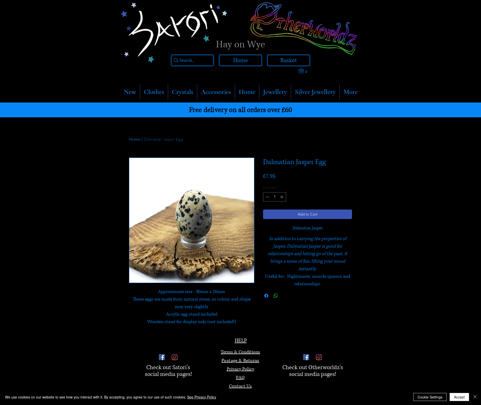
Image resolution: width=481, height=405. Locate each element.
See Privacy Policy (201, 396)
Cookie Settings (430, 396)
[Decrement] (267, 196)
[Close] (475, 397)
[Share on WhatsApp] (276, 296)
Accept (459, 396)
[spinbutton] (274, 196)
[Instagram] (175, 357)
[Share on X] (285, 296)
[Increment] (282, 196)
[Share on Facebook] (266, 296)
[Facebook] (162, 357)
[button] (154, 92)
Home (134, 139)
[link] (304, 70)
